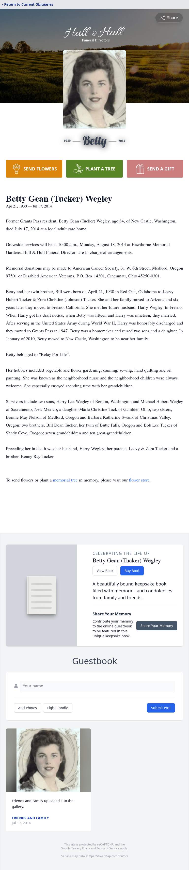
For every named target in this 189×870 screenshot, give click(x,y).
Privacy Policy (80, 848)
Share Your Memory (157, 625)
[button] (48, 760)
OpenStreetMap (100, 856)
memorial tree (65, 480)
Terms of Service (107, 848)
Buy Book (132, 570)
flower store (139, 480)
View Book (105, 570)
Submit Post (161, 707)
